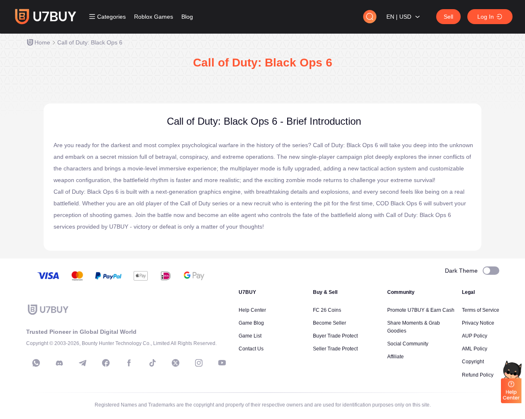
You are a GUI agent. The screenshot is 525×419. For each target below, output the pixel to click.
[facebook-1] (105, 363)
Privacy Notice (478, 323)
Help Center (252, 310)
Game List (250, 336)
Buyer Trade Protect (335, 336)
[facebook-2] (129, 363)
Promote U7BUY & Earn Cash (420, 310)
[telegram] (82, 363)
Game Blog (251, 323)
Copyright (473, 362)
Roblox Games (153, 16)
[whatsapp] (36, 363)
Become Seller (329, 323)
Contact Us (251, 349)
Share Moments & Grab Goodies (413, 327)
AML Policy (474, 349)
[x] (175, 363)
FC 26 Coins (327, 310)
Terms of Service (480, 310)
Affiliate (395, 357)
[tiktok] (152, 363)
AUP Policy (474, 336)
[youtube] (222, 363)
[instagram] (198, 363)
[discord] (59, 363)
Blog (187, 16)
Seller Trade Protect (335, 349)
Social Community (407, 344)
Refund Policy (477, 375)
